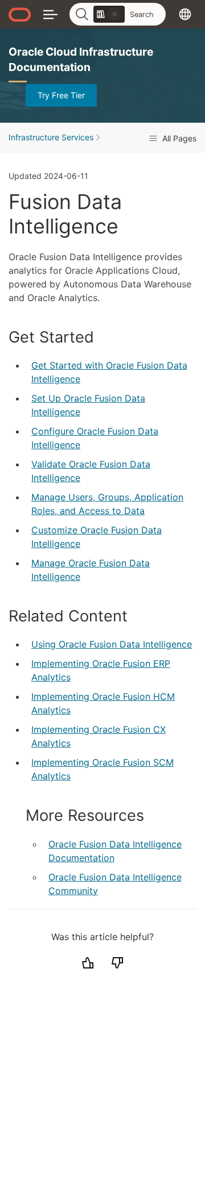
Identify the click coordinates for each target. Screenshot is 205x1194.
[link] (109, 14)
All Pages (178, 138)
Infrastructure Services (51, 137)
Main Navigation (50, 14)
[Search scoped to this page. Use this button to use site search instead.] (114, 14)
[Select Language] (185, 14)
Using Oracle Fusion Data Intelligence (111, 644)
